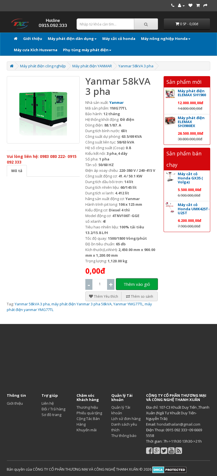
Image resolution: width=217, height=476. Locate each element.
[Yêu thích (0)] (190, 5)
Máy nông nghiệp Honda (164, 38)
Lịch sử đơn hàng (125, 418)
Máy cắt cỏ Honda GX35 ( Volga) (190, 178)
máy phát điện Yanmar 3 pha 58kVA (81, 303)
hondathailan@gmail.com (178, 424)
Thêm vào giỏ (136, 284)
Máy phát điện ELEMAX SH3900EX (191, 121)
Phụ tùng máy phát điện (85, 49)
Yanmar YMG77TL (128, 303)
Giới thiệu (32, 38)
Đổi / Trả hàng (53, 408)
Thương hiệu (87, 407)
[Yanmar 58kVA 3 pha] (43, 109)
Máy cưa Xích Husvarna (35, 49)
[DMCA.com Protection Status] (168, 469)
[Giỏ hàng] (198, 5)
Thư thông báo (123, 435)
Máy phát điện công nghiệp (43, 65)
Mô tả (16, 170)
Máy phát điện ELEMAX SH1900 (192, 92)
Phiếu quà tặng (89, 412)
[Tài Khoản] (181, 5)
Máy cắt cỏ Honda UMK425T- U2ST (194, 208)
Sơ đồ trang (51, 414)
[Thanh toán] (205, 5)
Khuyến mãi (87, 429)
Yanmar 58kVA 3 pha (135, 65)
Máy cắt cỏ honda (118, 38)
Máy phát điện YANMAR (92, 65)
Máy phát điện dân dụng (71, 38)
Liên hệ (48, 403)
